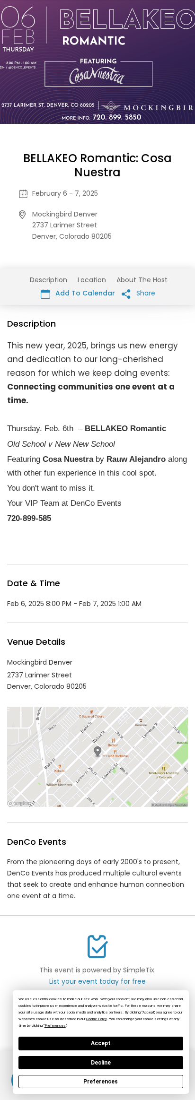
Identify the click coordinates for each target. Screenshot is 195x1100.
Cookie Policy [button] (96, 1019)
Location (92, 280)
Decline (101, 1062)
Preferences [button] (55, 1025)
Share (144, 293)
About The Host (142, 280)
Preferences (100, 1081)
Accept (101, 1043)
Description (48, 280)
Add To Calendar (84, 293)
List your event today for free (97, 981)
